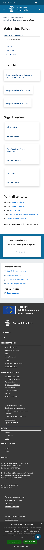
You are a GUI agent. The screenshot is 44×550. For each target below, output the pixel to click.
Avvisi (7, 438)
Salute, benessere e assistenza (15, 416)
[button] (22, 547)
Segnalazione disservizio (13, 500)
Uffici (6, 353)
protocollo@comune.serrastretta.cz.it (19, 473)
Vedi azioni (17, 35)
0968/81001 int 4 (17, 202)
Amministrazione (15, 17)
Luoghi (7, 448)
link (22, 538)
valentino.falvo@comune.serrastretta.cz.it (23, 214)
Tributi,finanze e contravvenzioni (16, 411)
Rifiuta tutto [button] (30, 542)
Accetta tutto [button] (14, 542)
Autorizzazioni (10, 420)
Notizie (7, 432)
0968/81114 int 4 (17, 206)
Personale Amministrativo (14, 363)
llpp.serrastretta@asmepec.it (18, 218)
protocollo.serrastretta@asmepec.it (17, 475)
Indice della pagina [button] (13, 40)
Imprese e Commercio (12, 384)
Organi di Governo (11, 347)
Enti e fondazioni (10, 357)
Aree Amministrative (12, 350)
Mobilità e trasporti (11, 396)
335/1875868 (15, 210)
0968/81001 (18, 478)
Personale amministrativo (11, 20)
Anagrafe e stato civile (12, 376)
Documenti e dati (11, 366)
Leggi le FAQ (9, 503)
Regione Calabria (9, 2)
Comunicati (9, 435)
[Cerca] (39, 9)
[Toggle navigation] (4, 9)
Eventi (7, 451)
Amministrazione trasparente (15, 516)
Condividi (7, 35)
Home (4, 17)
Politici (7, 360)
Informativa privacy (11, 520)
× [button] (41, 524)
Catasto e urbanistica (12, 390)
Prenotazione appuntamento (15, 497)
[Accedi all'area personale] (36, 2)
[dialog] (22, 536)
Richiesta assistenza (12, 506)
